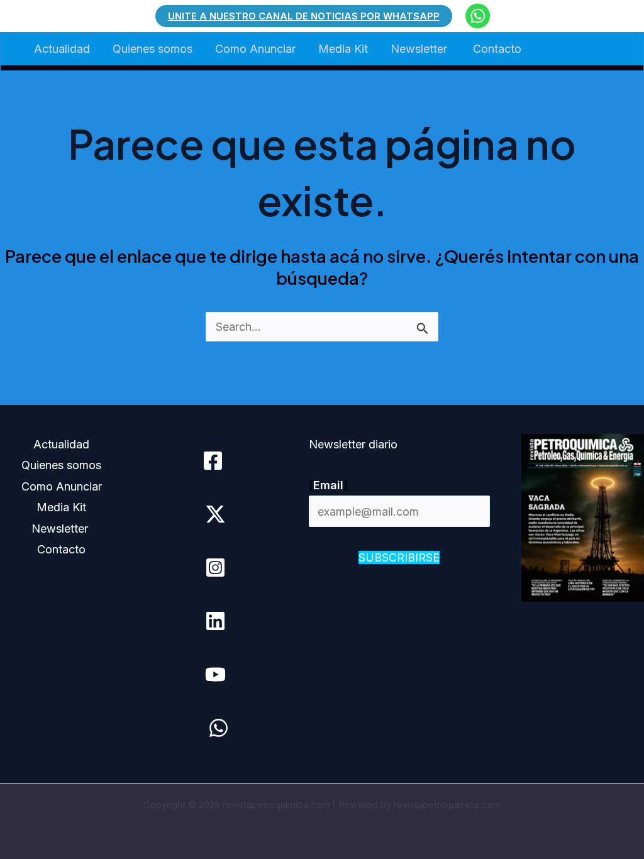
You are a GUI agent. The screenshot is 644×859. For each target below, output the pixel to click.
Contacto (497, 48)
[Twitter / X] (215, 514)
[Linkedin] (215, 621)
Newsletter (420, 48)
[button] (304, 16)
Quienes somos (152, 48)
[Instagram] (215, 567)
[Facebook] (213, 460)
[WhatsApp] (218, 728)
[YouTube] (215, 674)
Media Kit (343, 48)
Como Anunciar (255, 48)
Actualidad (62, 48)
